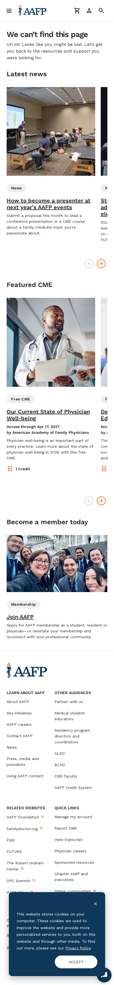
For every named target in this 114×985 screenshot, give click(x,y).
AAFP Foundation (23, 817)
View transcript (69, 839)
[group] (51, 161)
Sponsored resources (74, 862)
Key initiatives (19, 713)
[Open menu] (9, 10)
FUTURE (14, 851)
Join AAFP (20, 616)
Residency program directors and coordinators (72, 736)
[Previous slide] (89, 264)
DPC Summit (18, 880)
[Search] (101, 10)
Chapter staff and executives (71, 877)
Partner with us (69, 701)
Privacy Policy (77, 948)
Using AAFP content (25, 776)
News (12, 747)
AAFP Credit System (73, 787)
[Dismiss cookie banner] (95, 903)
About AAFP (18, 701)
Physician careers (70, 851)
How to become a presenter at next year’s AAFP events (48, 204)
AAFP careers (19, 724)
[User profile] (89, 10)
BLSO (60, 765)
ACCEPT (76, 962)
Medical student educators (70, 716)
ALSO (60, 753)
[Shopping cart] (77, 10)
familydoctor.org (22, 828)
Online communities (73, 891)
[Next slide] (101, 264)
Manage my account (73, 817)
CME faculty (66, 776)
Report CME (66, 828)
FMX (11, 840)
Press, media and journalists (23, 761)
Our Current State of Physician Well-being (48, 415)
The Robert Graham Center (25, 866)
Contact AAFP (20, 736)
